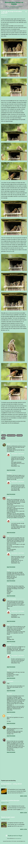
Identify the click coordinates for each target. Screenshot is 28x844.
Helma (8, 739)
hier (4, 119)
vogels (3, 438)
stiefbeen (9, 473)
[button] (26, 12)
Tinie (8, 726)
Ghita (8, 670)
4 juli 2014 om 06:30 (21, 599)
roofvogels (19, 435)
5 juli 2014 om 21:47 (14, 726)
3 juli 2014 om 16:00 (16, 473)
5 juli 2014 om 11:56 (18, 681)
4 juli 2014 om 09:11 (14, 624)
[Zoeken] (26, 3)
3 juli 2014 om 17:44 (14, 535)
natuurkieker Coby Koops (17, 453)
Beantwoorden (11, 470)
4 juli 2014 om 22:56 (14, 670)
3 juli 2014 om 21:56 (15, 583)
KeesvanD (9, 693)
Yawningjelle (10, 681)
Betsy (8, 624)
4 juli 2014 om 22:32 (16, 612)
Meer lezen (23, 796)
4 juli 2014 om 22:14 (16, 482)
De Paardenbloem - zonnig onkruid (11, 784)
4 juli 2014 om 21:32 (16, 644)
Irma (8, 535)
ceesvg (9, 715)
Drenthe (3, 435)
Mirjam (8, 444)
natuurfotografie (11, 435)
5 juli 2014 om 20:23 (15, 715)
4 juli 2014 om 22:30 (16, 521)
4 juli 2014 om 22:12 (16, 454)
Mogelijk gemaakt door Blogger (14, 835)
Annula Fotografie (11, 599)
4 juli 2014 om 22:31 (16, 554)
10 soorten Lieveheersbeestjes (10, 800)
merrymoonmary (18, 838)
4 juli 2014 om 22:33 (16, 656)
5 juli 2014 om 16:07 (16, 693)
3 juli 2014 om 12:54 (15, 444)
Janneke (9, 644)
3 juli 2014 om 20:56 (15, 570)
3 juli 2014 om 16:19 (15, 497)
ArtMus (9, 497)
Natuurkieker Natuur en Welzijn (14, 3)
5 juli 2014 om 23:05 (15, 739)
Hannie (8, 584)
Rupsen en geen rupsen (8, 817)
